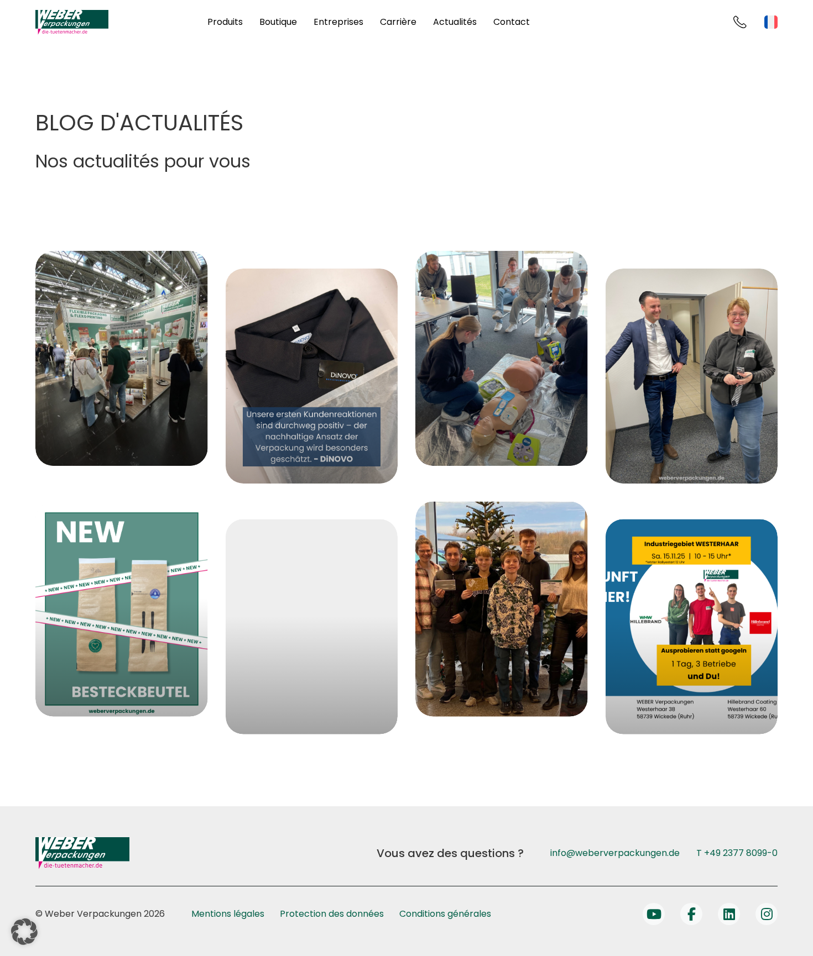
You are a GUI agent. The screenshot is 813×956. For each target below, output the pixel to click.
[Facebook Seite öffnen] (691, 914)
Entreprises (338, 21)
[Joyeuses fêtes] (312, 626)
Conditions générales (445, 913)
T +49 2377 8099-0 (737, 853)
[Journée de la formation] (692, 626)
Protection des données (332, 913)
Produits (225, 21)
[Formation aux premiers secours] (501, 358)
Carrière (398, 21)
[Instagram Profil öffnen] (766, 914)
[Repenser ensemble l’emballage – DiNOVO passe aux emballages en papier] (312, 376)
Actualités (455, 21)
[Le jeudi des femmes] (692, 376)
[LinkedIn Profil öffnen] (729, 914)
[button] (24, 931)
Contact (511, 21)
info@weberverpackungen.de (615, 853)
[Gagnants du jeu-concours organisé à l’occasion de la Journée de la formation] (501, 608)
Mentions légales (227, 913)
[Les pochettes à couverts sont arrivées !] (121, 608)
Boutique (278, 21)
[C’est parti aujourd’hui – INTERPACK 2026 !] (121, 358)
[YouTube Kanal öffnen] (654, 914)
